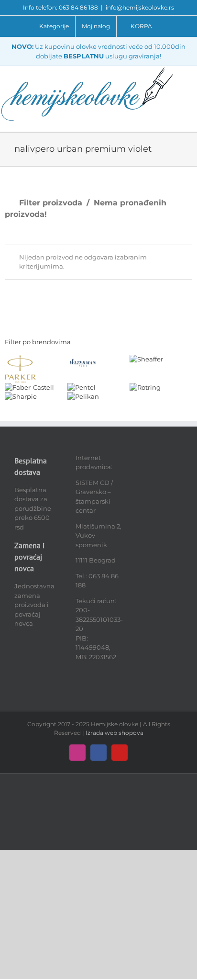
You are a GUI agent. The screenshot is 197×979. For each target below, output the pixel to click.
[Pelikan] (83, 396)
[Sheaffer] (146, 359)
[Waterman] (82, 359)
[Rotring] (145, 387)
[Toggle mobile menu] (193, 71)
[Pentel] (81, 387)
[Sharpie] (21, 396)
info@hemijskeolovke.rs (140, 7)
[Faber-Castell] (29, 387)
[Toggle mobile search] (193, 81)
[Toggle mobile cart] (193, 91)
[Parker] (20, 359)
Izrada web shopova (114, 732)
